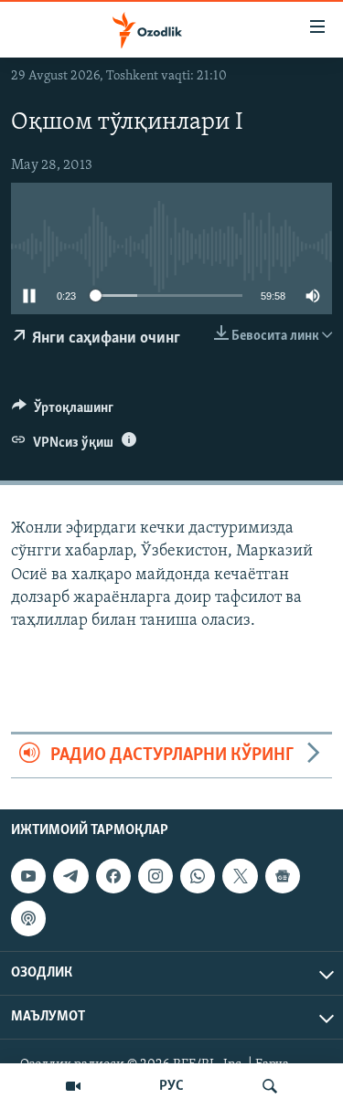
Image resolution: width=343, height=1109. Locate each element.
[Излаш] (269, 1086)
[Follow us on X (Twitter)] (239, 876)
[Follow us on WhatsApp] (197, 876)
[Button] (62, 412)
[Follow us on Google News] (282, 876)
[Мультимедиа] (73, 1086)
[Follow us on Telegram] (70, 876)
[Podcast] (28, 918)
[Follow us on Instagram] (155, 876)
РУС (171, 1086)
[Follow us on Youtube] (28, 876)
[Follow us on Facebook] (113, 876)
